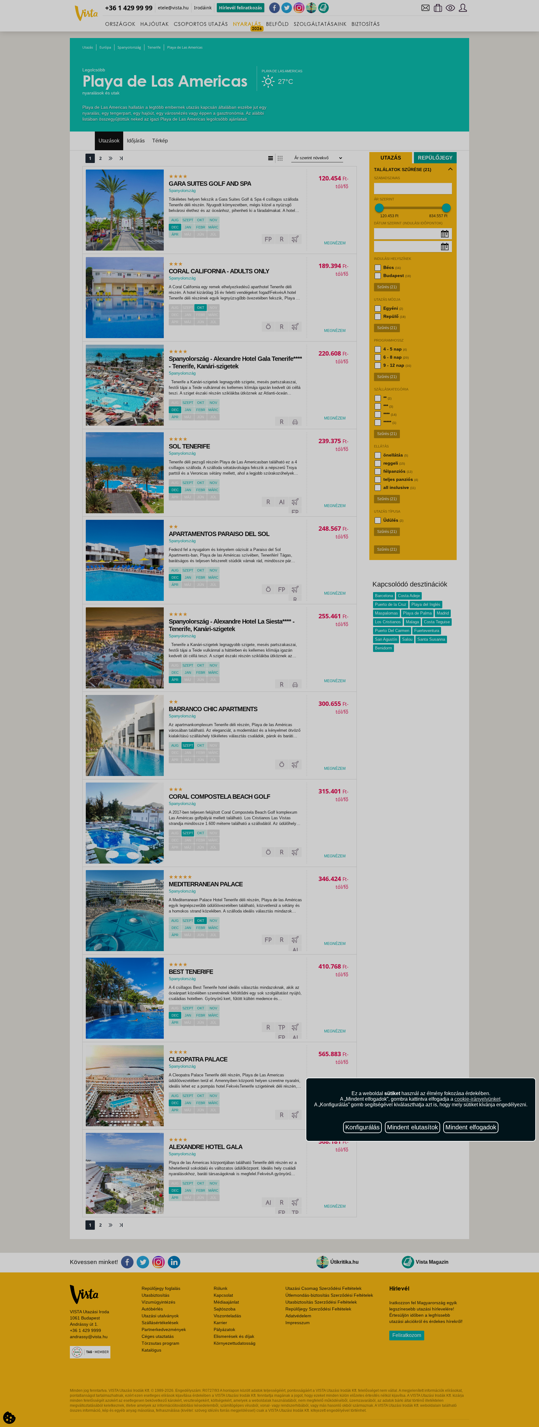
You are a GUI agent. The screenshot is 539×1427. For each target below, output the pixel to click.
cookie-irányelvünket (477, 1099)
